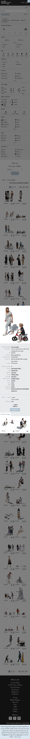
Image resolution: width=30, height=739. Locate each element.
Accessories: (7, 387)
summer (13, 381)
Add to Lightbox (15, 405)
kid (23, 389)
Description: (7, 349)
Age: (9, 370)
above (15, 377)
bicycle (13, 387)
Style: (9, 385)
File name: (8, 355)
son (16, 391)
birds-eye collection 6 (16, 389)
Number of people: (6, 366)
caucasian (13, 373)
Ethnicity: (8, 372)
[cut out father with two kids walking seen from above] (8, 424)
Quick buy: (8, 401)
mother (13, 391)
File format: (7, 359)
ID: (9, 353)
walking (13, 374)
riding (16, 374)
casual (12, 385)
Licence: (8, 363)
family (19, 368)
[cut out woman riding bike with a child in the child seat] (21, 424)
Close (17, 737)
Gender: (8, 368)
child (12, 370)
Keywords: (8, 389)
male (12, 368)
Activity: (8, 374)
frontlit (17, 379)
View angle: (8, 376)
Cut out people (15, 347)
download (15, 409)
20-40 (16, 370)
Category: (8, 347)
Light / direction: (6, 378)
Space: (9, 383)
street (12, 383)
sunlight (13, 379)
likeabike (26, 389)
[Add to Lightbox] (14, 431)
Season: (8, 380)
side (12, 377)
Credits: (8, 397)
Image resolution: (6, 357)
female (15, 368)
